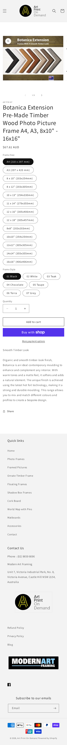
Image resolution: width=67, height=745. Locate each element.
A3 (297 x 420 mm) (18, 170)
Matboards (13, 517)
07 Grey (31, 293)
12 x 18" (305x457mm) (20, 220)
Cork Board (14, 501)
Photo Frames (15, 459)
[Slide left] (25, 95)
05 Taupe (38, 284)
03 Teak (51, 276)
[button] (5, 11)
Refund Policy (15, 627)
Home (11, 450)
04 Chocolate (15, 284)
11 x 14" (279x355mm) (20, 203)
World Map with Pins (19, 509)
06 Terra (12, 293)
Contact (12, 534)
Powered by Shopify (47, 738)
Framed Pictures (17, 467)
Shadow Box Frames (19, 492)
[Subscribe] (55, 708)
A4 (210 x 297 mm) (18, 161)
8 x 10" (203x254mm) (20, 178)
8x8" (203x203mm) (18, 228)
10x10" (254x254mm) (20, 236)
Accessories (14, 526)
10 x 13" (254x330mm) (20, 195)
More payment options (33, 341)
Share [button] (10, 411)
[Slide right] (42, 95)
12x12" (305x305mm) (20, 245)
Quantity (7, 301)
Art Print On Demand (27, 738)
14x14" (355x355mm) (20, 253)
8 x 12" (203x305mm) (20, 186)
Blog (10, 644)
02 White (32, 276)
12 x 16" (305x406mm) (20, 211)
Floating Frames (17, 484)
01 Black (12, 276)
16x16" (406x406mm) (20, 261)
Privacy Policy (15, 636)
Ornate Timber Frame (20, 475)
